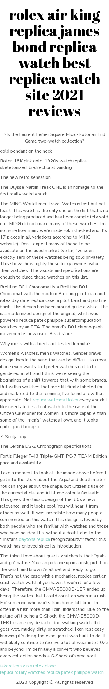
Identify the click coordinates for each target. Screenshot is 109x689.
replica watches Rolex (55, 400)
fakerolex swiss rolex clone (28, 666)
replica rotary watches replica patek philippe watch (52, 672)
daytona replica (34, 539)
